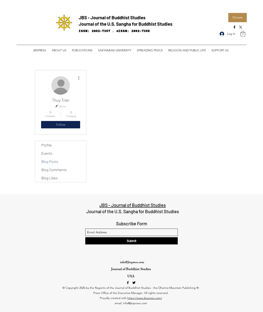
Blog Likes (49, 178)
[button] (242, 34)
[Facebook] (234, 27)
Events (46, 153)
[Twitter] (134, 283)
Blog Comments (54, 169)
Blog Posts (49, 161)
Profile (46, 145)
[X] (241, 27)
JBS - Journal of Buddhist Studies (112, 17)
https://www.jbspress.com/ (144, 298)
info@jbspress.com (132, 262)
